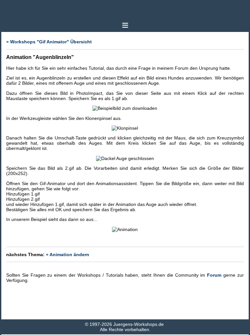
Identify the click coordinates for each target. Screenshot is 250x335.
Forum (214, 275)
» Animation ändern (67, 254)
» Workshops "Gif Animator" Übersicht (49, 41)
